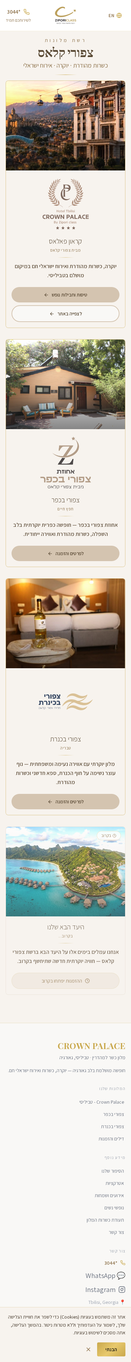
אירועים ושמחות (109, 1195)
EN (111, 15)
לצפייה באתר (69, 313)
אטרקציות (114, 1183)
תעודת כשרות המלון (105, 1220)
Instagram (100, 1289)
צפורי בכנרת (112, 1126)
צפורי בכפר (113, 1114)
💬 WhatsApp (105, 1275)
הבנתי (111, 1349)
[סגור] (88, 1349)
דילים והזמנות (111, 1139)
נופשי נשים (114, 1207)
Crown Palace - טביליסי (101, 1102)
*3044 (14, 11)
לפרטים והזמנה (70, 553)
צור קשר (116, 1232)
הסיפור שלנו (113, 1171)
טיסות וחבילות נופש (69, 295)
